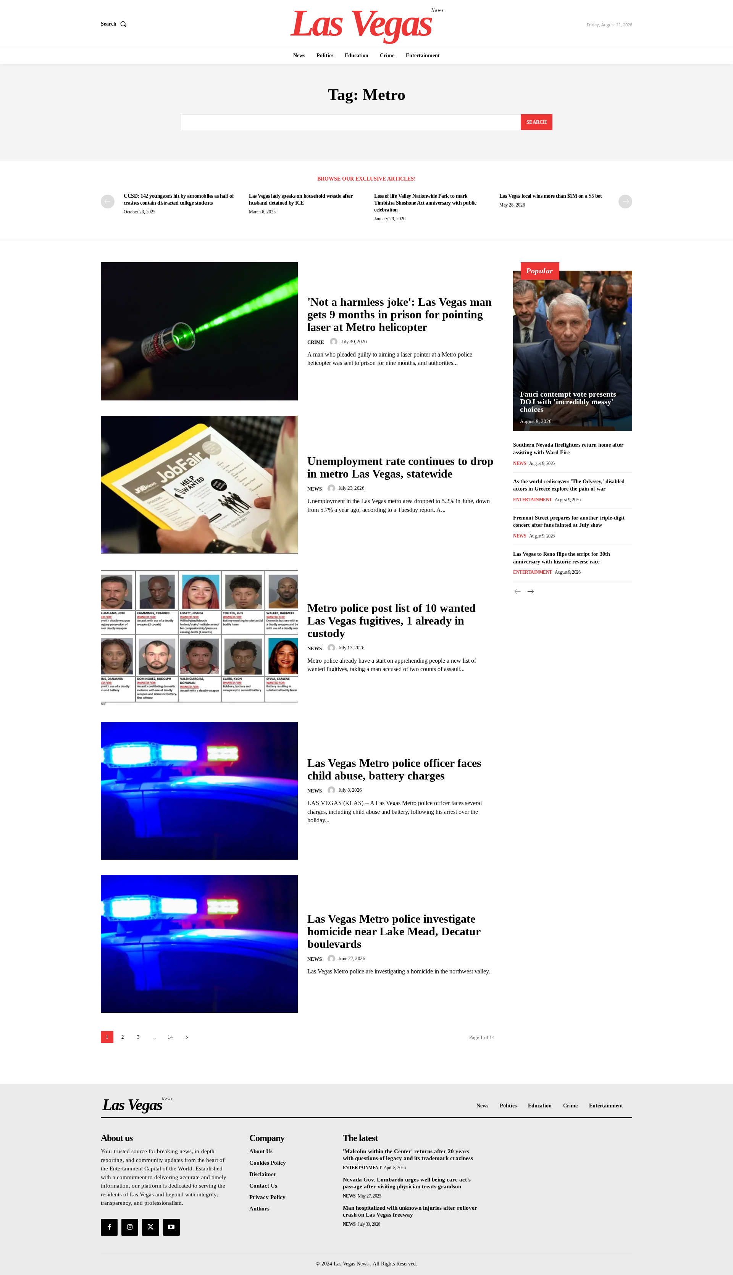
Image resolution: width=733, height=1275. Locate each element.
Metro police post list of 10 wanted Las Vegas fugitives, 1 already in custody (391, 620)
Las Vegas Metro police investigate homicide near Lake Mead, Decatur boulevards (394, 931)
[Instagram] (129, 1227)
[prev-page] (108, 201)
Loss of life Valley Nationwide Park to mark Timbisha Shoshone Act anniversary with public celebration (425, 203)
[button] (115, 24)
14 (170, 1037)
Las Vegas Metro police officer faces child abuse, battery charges (394, 769)
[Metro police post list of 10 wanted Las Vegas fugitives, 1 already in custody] (199, 638)
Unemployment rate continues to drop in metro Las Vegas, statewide (400, 467)
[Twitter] (150, 1227)
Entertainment (532, 499)
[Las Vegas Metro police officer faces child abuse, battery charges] (199, 791)
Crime (315, 342)
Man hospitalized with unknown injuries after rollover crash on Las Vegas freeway (410, 1211)
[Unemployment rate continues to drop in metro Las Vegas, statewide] (199, 485)
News (314, 489)
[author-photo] (335, 341)
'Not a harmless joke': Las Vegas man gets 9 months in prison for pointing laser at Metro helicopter (399, 314)
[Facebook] (109, 1227)
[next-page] (625, 201)
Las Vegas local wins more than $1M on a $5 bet (550, 196)
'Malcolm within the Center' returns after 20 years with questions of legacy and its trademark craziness (408, 1154)
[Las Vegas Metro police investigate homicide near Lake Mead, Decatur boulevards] (199, 944)
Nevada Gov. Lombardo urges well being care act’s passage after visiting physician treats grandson (407, 1183)
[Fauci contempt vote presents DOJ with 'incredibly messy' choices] (572, 351)
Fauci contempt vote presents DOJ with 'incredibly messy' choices (568, 401)
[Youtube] (171, 1227)
